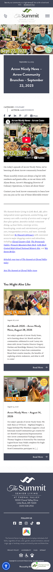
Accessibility (26, 550)
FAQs (35, 550)
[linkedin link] (20, 523)
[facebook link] (14, 523)
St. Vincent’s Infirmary (24, 234)
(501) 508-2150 (26, 505)
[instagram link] (26, 523)
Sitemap (43, 550)
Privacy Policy (13, 550)
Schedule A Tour (29, 4)
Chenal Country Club (21, 241)
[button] (6, 566)
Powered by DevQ (26, 566)
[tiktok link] (32, 523)
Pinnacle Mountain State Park (23, 244)
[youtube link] (38, 523)
